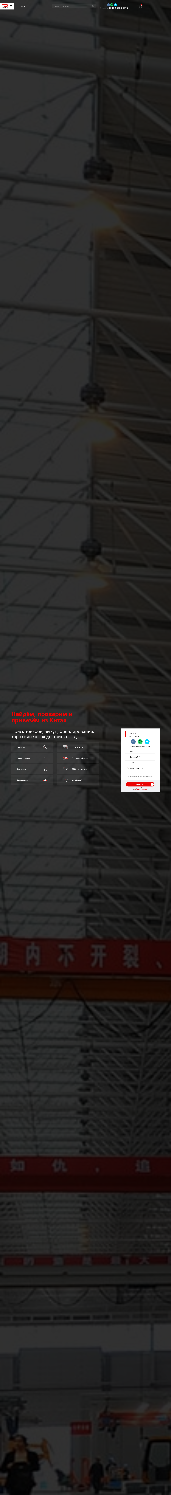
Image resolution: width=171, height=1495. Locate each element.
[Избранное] (140, 6)
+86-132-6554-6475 (117, 8)
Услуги (22, 6)
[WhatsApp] (111, 4)
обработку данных (141, 789)
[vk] (108, 4)
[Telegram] (115, 4)
